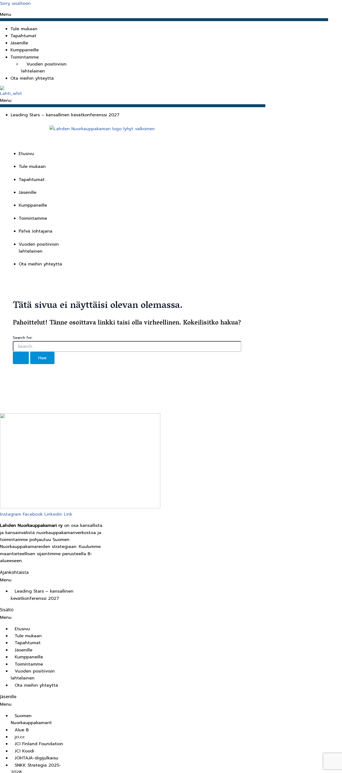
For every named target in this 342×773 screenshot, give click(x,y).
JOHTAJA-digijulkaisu (36, 758)
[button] (166, 57)
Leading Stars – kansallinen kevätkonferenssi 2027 (65, 115)
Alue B (22, 730)
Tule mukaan (23, 29)
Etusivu (26, 153)
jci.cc (20, 737)
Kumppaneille (24, 50)
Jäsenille (19, 43)
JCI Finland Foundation (39, 744)
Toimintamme (33, 218)
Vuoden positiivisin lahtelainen (44, 67)
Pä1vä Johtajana (35, 231)
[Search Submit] (21, 358)
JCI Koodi (24, 751)
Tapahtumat (23, 36)
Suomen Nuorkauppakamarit (31, 719)
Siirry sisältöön (15, 3)
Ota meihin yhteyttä (32, 78)
